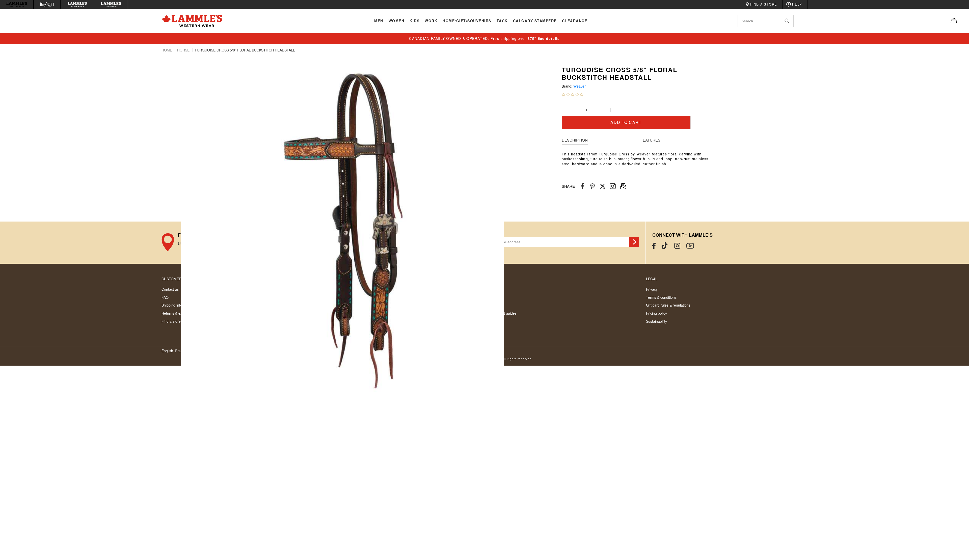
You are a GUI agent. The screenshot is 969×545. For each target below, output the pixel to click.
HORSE (184, 49)
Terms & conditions (661, 297)
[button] (572, 94)
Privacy (652, 289)
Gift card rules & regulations (668, 305)
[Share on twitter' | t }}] (602, 186)
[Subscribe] (634, 242)
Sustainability (656, 321)
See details (548, 38)
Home (167, 49)
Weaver (579, 86)
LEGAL (651, 278)
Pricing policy (656, 313)
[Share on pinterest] (592, 186)
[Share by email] (612, 186)
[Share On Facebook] (582, 186)
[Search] (792, 20)
